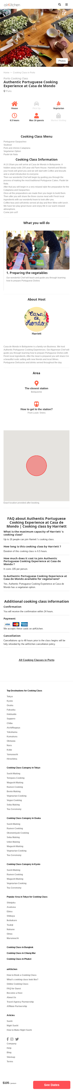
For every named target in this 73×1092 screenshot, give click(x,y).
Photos (62, 60)
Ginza (9, 934)
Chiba (10, 723)
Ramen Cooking (15, 787)
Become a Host (14, 993)
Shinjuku (11, 902)
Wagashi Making (15, 782)
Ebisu (9, 911)
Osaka (10, 705)
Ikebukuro (12, 920)
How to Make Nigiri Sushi (19, 1030)
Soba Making (13, 805)
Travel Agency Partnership (20, 1002)
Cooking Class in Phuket (19, 959)
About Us (11, 997)
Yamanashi (12, 754)
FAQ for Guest (14, 988)
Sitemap (11, 1057)
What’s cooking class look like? (22, 979)
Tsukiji (10, 925)
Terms (10, 1061)
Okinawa (11, 741)
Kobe (9, 750)
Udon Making (13, 842)
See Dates (51, 1085)
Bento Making (14, 791)
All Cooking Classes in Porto (36, 659)
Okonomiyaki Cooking (18, 833)
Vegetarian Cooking (16, 796)
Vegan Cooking (14, 800)
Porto (9, 91)
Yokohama (12, 732)
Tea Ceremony (14, 809)
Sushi (9, 1021)
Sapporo (11, 718)
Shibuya (11, 916)
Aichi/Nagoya (13, 727)
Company (11, 1043)
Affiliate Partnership (17, 1006)
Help (9, 1048)
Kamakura (12, 736)
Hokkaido (11, 714)
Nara (9, 745)
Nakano (11, 929)
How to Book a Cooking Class (21, 975)
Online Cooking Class (17, 984)
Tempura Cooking (15, 778)
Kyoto (10, 701)
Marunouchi (13, 938)
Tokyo (10, 696)
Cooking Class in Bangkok (20, 947)
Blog (9, 1052)
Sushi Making (13, 773)
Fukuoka (11, 710)
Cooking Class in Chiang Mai (21, 953)
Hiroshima (12, 759)
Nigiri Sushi (12, 1025)
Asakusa (11, 907)
